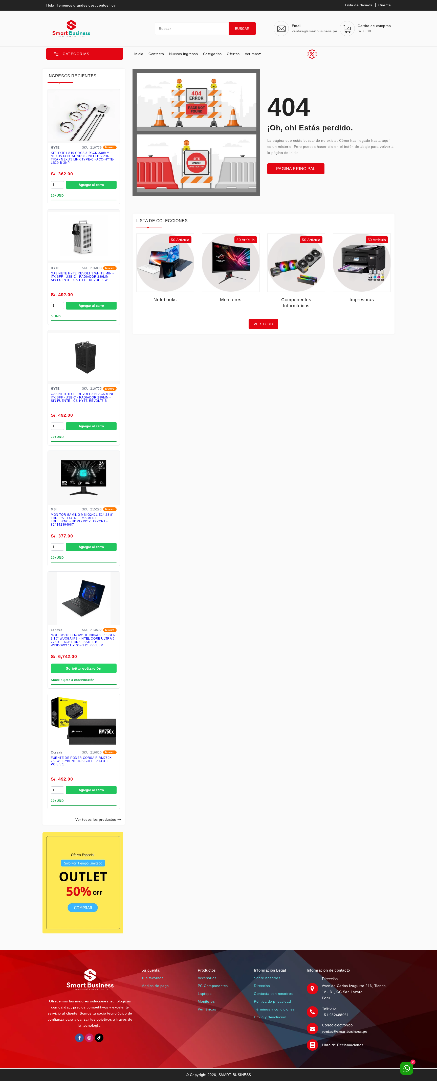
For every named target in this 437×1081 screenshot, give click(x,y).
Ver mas (252, 54)
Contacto (156, 54)
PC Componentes (213, 986)
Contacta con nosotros (273, 994)
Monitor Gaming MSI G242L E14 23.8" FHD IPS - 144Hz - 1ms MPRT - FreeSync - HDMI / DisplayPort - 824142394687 (82, 520)
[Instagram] (89, 1037)
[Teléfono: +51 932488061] (313, 1011)
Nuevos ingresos (183, 54)
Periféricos (207, 1009)
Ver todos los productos (95, 819)
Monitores (206, 1001)
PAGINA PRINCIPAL (296, 169)
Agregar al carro (91, 185)
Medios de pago (155, 986)
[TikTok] (99, 1037)
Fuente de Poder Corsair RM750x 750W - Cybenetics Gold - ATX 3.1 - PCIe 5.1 (81, 761)
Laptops (205, 994)
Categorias (212, 54)
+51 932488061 (335, 1015)
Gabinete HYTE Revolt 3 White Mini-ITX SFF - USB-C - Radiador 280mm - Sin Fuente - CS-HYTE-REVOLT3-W (82, 277)
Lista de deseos (358, 5)
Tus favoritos (152, 978)
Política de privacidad (272, 1001)
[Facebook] (79, 1037)
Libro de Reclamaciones (342, 1045)
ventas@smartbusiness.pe (344, 1031)
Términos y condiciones (274, 1009)
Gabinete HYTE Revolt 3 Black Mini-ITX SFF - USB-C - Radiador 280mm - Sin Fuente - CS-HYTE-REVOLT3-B (82, 397)
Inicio (138, 54)
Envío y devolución (270, 1017)
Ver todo (263, 324)
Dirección (262, 986)
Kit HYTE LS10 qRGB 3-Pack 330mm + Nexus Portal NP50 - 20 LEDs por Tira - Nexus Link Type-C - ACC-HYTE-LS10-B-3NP (83, 158)
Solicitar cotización (83, 668)
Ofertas (233, 54)
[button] (84, 54)
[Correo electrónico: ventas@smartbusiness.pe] (313, 1028)
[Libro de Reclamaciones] (313, 1045)
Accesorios (207, 978)
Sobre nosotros (267, 978)
